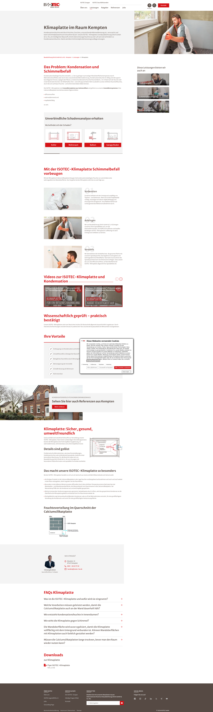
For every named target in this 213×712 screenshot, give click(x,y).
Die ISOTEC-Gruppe (71, 695)
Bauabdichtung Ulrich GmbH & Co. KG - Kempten (57, 57)
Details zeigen (125, 371)
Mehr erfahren (59, 407)
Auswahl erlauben (106, 367)
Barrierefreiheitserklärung (51, 710)
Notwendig (85, 364)
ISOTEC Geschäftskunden (100, 2)
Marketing (108, 364)
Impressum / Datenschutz (67, 710)
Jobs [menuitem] (124, 8)
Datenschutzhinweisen (93, 361)
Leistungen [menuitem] (94, 8)
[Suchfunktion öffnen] (154, 5)
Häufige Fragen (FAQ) (72, 698)
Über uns (47, 695)
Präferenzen (93, 364)
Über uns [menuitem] (83, 8)
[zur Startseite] (52, 5)
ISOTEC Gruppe (85, 2)
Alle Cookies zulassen (122, 367)
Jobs (45, 701)
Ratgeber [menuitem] (104, 8)
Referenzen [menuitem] (115, 8)
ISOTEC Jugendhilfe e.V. (51, 698)
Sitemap (79, 710)
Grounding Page (49, 705)
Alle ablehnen (92, 367)
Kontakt (163, 5)
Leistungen (76, 57)
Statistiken (101, 364)
